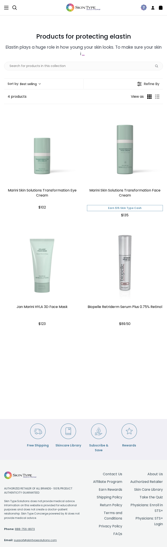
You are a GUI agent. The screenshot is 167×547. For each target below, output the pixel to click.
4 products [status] (17, 96)
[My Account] (151, 7)
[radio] (149, 96)
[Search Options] (158, 66)
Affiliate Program (107, 481)
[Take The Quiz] (142, 7)
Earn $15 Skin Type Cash (125, 208)
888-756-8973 (25, 529)
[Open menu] (4, 7)
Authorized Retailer (146, 481)
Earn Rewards (110, 489)
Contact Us (112, 474)
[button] (24, 84)
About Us (155, 474)
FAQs (117, 533)
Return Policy (111, 505)
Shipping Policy (109, 497)
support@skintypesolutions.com (35, 540)
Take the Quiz (151, 497)
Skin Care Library (148, 489)
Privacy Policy (110, 526)
